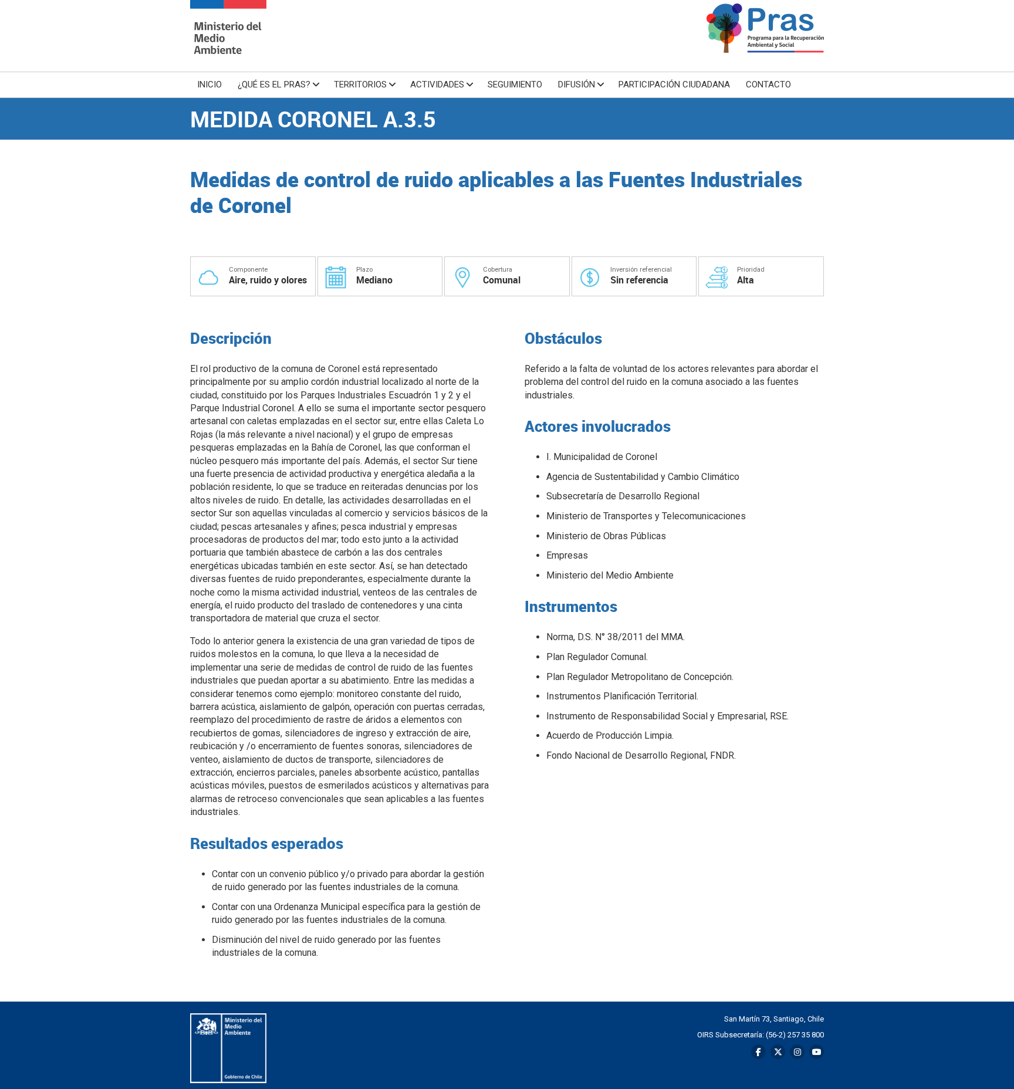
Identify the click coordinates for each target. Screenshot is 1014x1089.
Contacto (768, 84)
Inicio (209, 84)
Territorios (360, 84)
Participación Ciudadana (674, 84)
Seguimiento (515, 84)
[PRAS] (228, 36)
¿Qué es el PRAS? (274, 84)
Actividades (437, 84)
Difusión (576, 84)
